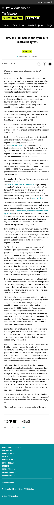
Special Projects (35, 25)
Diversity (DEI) (8, 462)
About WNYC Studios (10, 447)
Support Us (33, 18)
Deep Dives (18, 25)
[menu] (3, 8)
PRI (16, 427)
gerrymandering (16, 145)
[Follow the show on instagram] (32, 481)
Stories (5, 25)
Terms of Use (7, 469)
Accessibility (7, 475)
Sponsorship (7, 459)
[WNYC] (25, 422)
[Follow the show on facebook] (18, 481)
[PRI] (10, 422)
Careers (5, 466)
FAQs (4, 456)
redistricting (37, 198)
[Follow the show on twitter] (25, 481)
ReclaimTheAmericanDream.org (20, 184)
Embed (34, 56)
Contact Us (7, 450)
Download (23, 56)
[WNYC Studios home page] (21, 8)
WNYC (24, 427)
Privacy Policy (8, 472)
